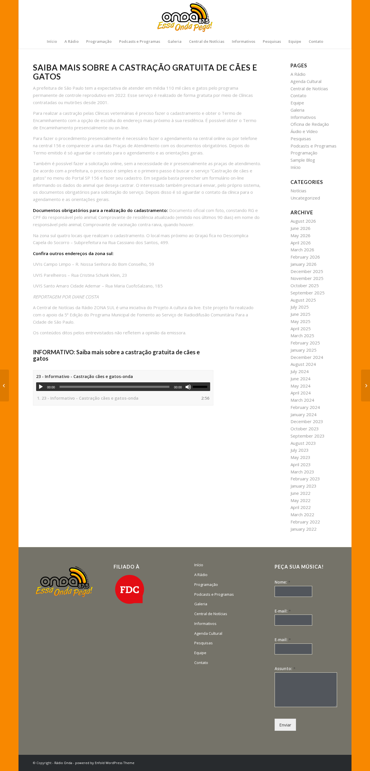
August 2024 (303, 364)
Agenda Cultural (306, 81)
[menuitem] (52, 41)
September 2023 (308, 436)
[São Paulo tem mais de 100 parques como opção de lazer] (365, 385)
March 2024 (302, 400)
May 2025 (300, 321)
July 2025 (300, 307)
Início (296, 167)
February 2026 (305, 257)
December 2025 (307, 271)
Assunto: (285, 668)
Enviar (285, 725)
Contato (298, 95)
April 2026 (301, 243)
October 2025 (305, 285)
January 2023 (304, 486)
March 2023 (302, 472)
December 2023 (307, 421)
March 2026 (302, 249)
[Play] (41, 387)
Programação (304, 153)
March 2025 (302, 335)
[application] (123, 386)
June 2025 (300, 314)
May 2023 (300, 457)
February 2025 (305, 343)
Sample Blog (303, 160)
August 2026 (303, 221)
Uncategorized (305, 198)
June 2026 (300, 228)
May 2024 (300, 386)
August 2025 (303, 300)
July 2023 (300, 450)
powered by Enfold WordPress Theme (104, 763)
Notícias (298, 190)
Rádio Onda (63, 763)
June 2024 (300, 378)
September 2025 (308, 293)
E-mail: (283, 611)
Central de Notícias (309, 88)
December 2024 (307, 357)
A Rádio (298, 74)
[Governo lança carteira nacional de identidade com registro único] (4, 385)
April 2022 (301, 507)
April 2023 (301, 464)
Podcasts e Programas (313, 146)
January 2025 (304, 350)
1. (87, 398)
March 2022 (302, 514)
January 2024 (304, 414)
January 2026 (304, 264)
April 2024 (301, 393)
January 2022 (304, 529)
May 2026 (300, 235)
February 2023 (305, 479)
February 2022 (305, 522)
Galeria (297, 110)
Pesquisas (301, 138)
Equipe (297, 103)
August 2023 (303, 443)
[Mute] (188, 387)
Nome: (282, 582)
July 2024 (300, 371)
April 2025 (301, 328)
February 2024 (305, 407)
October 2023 (305, 428)
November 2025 (307, 278)
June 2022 (300, 493)
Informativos (303, 117)
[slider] (201, 386)
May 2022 (300, 500)
